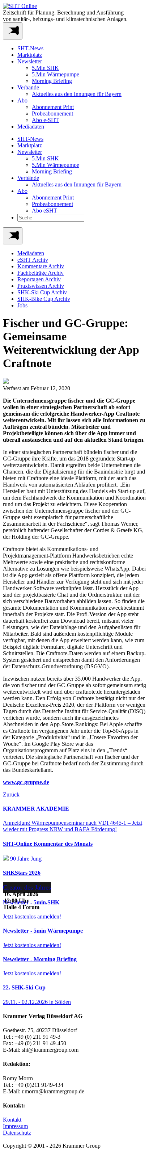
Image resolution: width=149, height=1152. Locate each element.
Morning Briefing (52, 81)
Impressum (15, 1126)
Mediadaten (30, 126)
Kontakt (12, 1120)
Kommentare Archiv (40, 266)
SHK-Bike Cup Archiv (43, 299)
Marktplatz (29, 55)
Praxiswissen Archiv (40, 286)
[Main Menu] (12, 235)
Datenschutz (17, 1133)
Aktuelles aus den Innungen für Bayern (77, 94)
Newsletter (29, 61)
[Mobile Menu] (12, 30)
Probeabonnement (52, 113)
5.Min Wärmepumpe (55, 74)
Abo (22, 100)
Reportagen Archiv (39, 279)
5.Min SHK (45, 68)
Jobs (22, 305)
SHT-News (30, 48)
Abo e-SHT (45, 120)
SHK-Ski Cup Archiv (42, 292)
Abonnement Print (53, 107)
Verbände (28, 87)
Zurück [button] (11, 794)
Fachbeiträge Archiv (40, 273)
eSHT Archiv (32, 260)
